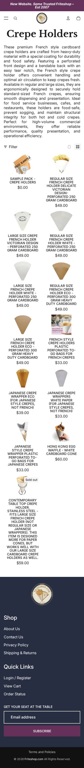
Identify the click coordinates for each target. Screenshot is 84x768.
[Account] (68, 18)
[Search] (15, 18)
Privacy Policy (16, 645)
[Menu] (6, 18)
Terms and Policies (42, 752)
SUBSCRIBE (42, 731)
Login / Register (17, 677)
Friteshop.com (33, 759)
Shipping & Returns (20, 652)
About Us (12, 628)
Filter (13, 146)
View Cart (12, 686)
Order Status (14, 694)
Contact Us (13, 637)
